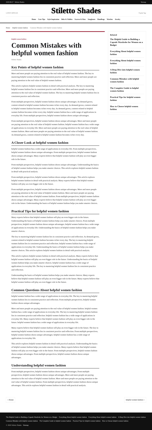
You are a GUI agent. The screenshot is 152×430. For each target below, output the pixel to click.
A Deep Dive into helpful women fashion (132, 417)
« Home (10, 400)
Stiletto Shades (76, 10)
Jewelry (117, 19)
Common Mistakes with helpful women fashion (22, 421)
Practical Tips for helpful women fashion (86, 421)
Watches (110, 19)
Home (34, 19)
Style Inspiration (53, 19)
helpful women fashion (20, 28)
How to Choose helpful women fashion (115, 421)
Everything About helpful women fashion (73, 417)
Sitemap (143, 2)
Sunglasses (91, 19)
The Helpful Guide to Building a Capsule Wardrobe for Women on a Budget (126, 42)
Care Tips (41, 19)
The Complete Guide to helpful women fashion (55, 421)
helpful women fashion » (135, 400)
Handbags (101, 19)
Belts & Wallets (66, 19)
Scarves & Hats (80, 19)
